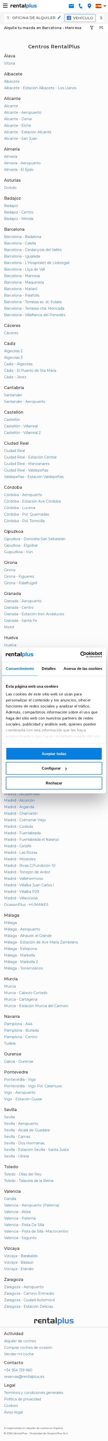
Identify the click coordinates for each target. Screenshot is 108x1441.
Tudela (10, 1043)
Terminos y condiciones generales (33, 1392)
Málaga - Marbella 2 (21, 961)
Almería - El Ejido (18, 169)
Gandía (10, 1198)
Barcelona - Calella (20, 243)
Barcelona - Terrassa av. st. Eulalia (33, 302)
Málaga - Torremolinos (23, 968)
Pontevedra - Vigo (20, 1079)
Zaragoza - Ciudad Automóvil (29, 1300)
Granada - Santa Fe (20, 620)
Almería (10, 156)
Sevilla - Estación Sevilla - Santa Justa (36, 1149)
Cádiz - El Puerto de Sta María (30, 370)
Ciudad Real (14, 450)
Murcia (10, 986)
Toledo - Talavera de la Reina (28, 1180)
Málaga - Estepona (20, 948)
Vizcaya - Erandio (19, 1269)
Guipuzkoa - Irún (18, 552)
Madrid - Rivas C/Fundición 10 (30, 865)
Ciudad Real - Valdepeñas (26, 470)
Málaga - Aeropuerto (22, 929)
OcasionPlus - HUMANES (26, 904)
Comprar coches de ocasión (28, 1347)
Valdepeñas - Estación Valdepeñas (34, 476)
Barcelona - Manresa (22, 276)
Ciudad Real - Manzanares (26, 463)
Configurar (51, 768)
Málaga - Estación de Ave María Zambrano (41, 942)
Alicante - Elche (17, 125)
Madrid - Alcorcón (19, 800)
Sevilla (9, 1117)
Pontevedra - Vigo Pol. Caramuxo (33, 1086)
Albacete (12, 81)
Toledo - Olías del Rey (22, 1174)
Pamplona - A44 (18, 1024)
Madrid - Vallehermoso (23, 878)
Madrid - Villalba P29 (21, 891)
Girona (9, 570)
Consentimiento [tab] (20, 668)
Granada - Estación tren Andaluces (34, 614)
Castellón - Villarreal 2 (22, 432)
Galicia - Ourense (18, 1061)
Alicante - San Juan (20, 138)
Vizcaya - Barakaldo (21, 1256)
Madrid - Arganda (19, 807)
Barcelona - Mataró (20, 289)
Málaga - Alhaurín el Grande (28, 935)
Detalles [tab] (49, 668)
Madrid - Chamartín (21, 813)
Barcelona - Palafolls (21, 295)
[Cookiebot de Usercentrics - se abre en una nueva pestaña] (80, 654)
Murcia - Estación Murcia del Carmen (36, 1006)
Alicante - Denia (18, 119)
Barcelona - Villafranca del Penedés (34, 315)
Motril (9, 627)
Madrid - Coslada (18, 826)
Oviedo (10, 187)
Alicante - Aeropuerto (22, 112)
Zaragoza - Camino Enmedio (29, 1293)
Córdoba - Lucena (19, 508)
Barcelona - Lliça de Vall (24, 269)
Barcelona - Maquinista (24, 282)
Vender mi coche (19, 1354)
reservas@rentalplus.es (24, 1376)
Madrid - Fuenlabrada (22, 833)
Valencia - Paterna (20, 1218)
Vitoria (9, 63)
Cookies (11, 1405)
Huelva (10, 645)
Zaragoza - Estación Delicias (28, 1306)
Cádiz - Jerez (15, 377)
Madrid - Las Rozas (20, 852)
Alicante (11, 106)
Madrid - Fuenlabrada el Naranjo (31, 839)
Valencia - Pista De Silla (24, 1225)
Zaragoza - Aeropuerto (24, 1287)
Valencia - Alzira (17, 1212)
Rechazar (54, 783)
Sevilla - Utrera (16, 1156)
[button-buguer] (5, 6)
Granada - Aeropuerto (23, 601)
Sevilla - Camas (17, 1136)
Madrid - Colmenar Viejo (25, 820)
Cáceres (11, 333)
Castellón (12, 419)
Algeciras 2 (13, 351)
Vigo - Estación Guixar (23, 1099)
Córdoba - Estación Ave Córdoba (32, 501)
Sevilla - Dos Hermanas (24, 1143)
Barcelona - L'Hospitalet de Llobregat (37, 263)
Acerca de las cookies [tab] (83, 668)
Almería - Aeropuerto (22, 163)
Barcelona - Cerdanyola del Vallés (33, 250)
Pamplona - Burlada (21, 1030)
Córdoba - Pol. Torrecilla (24, 521)
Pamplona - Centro (20, 1037)
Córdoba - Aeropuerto (23, 495)
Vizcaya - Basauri (18, 1262)
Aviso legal (13, 1412)
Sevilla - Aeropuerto (21, 1123)
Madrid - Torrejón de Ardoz (27, 872)
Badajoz (11, 205)
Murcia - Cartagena (20, 999)
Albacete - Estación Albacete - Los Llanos (40, 88)
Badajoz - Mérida (18, 218)
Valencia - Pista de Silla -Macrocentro (36, 1231)
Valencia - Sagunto (20, 1238)
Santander (13, 395)
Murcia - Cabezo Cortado (25, 993)
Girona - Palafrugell (20, 583)
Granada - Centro (19, 607)
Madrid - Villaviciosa (21, 898)
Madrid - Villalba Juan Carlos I (29, 885)
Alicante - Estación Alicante (27, 132)
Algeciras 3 (13, 357)
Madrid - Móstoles (19, 859)
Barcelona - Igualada (22, 256)
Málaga (10, 922)
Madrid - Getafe (17, 846)
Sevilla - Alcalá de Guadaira (27, 1130)
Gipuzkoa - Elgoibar (21, 545)
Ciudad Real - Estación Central (30, 457)
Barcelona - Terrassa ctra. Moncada (34, 308)
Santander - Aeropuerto (24, 401)
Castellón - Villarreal (21, 426)
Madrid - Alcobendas (22, 794)
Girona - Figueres (19, 576)
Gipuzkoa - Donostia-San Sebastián (34, 539)
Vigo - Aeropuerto (19, 1092)
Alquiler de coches (20, 1341)
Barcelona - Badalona (22, 236)
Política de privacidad (22, 1399)
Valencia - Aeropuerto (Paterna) (31, 1205)
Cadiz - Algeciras (18, 364)
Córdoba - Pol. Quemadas (26, 514)
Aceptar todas (54, 754)
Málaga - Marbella (19, 955)
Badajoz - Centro (18, 212)
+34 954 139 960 (18, 1370)
